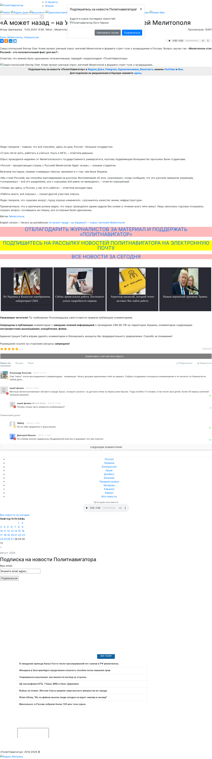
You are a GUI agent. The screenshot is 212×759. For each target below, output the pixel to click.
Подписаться (132, 32)
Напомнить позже (108, 32)
